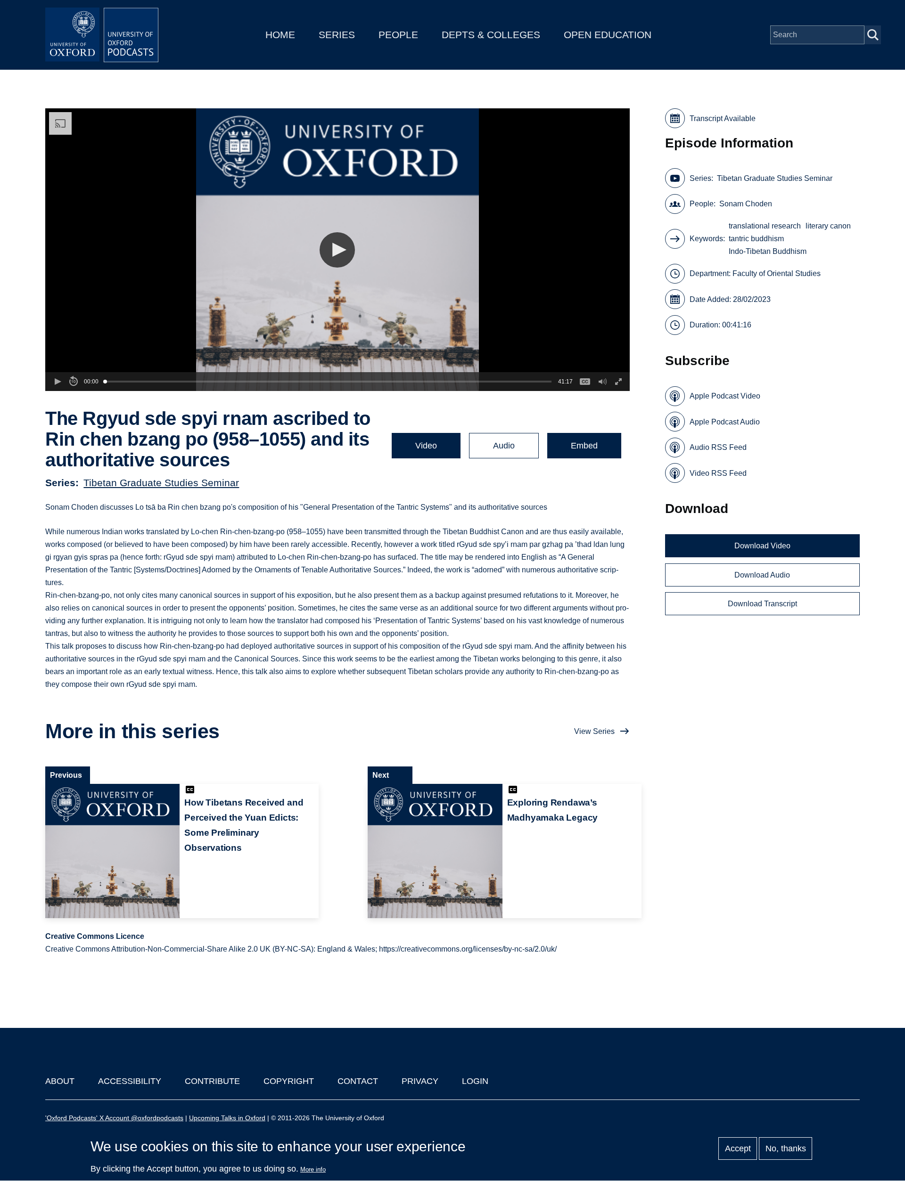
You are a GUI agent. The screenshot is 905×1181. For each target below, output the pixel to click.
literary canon (828, 226)
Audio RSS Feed (718, 447)
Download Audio (762, 575)
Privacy (420, 1081)
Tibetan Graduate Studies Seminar (161, 482)
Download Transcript (762, 604)
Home (280, 34)
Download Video (762, 546)
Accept (738, 1148)
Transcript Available (723, 118)
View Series (594, 731)
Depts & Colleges (491, 34)
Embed (584, 445)
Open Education (607, 34)
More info (313, 1169)
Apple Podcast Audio (725, 422)
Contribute (212, 1081)
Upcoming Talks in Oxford (227, 1118)
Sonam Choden (745, 204)
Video (426, 445)
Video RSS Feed (718, 473)
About (59, 1081)
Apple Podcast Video (725, 396)
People (398, 34)
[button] (337, 250)
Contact (357, 1081)
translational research (765, 226)
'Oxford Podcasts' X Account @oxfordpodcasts (114, 1118)
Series (337, 34)
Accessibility (129, 1081)
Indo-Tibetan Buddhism (767, 251)
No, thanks (785, 1148)
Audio (504, 445)
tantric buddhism (756, 239)
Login (475, 1081)
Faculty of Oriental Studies (776, 273)
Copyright (288, 1081)
